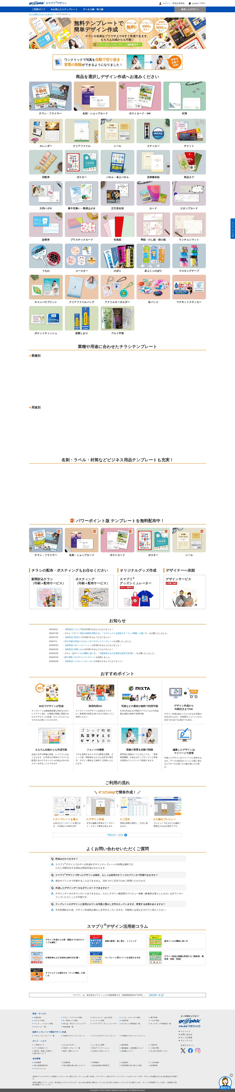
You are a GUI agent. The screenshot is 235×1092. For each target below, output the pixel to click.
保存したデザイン (190, 9)
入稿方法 (154, 1045)
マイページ (186, 1031)
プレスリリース (40, 1069)
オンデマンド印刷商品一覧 (161, 1024)
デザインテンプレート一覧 (44, 1036)
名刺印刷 (37, 1017)
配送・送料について (71, 1051)
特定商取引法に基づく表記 (131, 1065)
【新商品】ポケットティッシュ (78, 645)
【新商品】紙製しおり (74, 649)
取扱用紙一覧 (68, 1027)
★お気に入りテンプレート (64, 9)
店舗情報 (66, 1062)
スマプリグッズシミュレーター (104, 1024)
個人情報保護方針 (41, 1065)
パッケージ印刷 (98, 1020)
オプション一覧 (40, 1027)
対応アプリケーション (100, 1048)
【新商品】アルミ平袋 (74, 629)
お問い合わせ (186, 1034)
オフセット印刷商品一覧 (130, 1024)
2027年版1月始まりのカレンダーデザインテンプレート (89, 641)
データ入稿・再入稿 (93, 9)
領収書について (127, 1051)
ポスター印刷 (39, 1020)
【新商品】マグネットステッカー (79, 661)
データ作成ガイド (41, 1048)
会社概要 (37, 1062)
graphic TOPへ (199, 3)
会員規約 (124, 1062)
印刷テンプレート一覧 (71, 1048)
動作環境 (124, 1045)
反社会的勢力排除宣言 (100, 1065)
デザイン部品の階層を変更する (86, 633)
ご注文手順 (155, 1048)
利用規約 (95, 1062)
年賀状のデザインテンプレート (133, 1036)
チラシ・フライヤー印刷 (72, 1017)
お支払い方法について (100, 1051)
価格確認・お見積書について (132, 1048)
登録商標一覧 (155, 995)
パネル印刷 (155, 1020)
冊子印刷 (154, 1017)
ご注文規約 (155, 1062)
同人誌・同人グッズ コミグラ (74, 1024)
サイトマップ (186, 1040)
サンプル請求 (186, 1037)
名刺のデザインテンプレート (74, 1036)
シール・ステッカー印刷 (130, 1017)
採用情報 (154, 1065)
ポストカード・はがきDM (102, 1017)
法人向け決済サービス (159, 1051)
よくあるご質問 (98, 1045)
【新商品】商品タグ (73, 637)
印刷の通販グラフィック (42, 1082)
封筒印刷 (124, 1020)
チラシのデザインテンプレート (104, 1036)
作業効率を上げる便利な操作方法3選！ (117, 653)
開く (225, 1083)
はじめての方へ (69, 1045)
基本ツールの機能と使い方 (84, 653)
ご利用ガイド (38, 9)
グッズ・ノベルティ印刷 (43, 1024)
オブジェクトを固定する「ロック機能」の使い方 (125, 633)
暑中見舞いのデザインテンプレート (80, 657)
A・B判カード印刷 (70, 1020)
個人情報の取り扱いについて (74, 1065)
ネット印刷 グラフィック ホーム (41, 14)
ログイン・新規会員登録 (174, 3)
